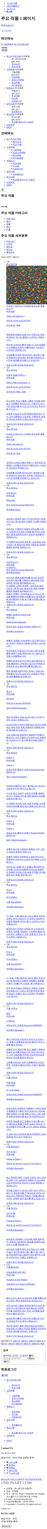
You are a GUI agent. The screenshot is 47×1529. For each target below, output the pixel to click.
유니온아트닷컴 (13, 56)
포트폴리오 (16, 112)
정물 (8, 224)
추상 (8, 227)
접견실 (9, 249)
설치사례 (10, 104)
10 (35, 1344)
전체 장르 (10, 219)
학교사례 (10, 114)
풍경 (8, 221)
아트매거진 (16, 101)
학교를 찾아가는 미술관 (22, 122)
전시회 (14, 98)
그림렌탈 (10, 69)
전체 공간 (10, 241)
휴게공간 (10, 252)
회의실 (9, 247)
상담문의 (10, 125)
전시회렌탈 (16, 85)
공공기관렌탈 (17, 80)
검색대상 (7, 1355)
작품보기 (10, 88)
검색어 (27, 1355)
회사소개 (15, 64)
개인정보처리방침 (33, 1479)
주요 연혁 (15, 67)
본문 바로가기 (7, 25)
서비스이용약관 (17, 1479)
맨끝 (42, 1344)
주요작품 (15, 96)
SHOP (9, 127)
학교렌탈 (15, 82)
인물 (8, 230)
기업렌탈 (15, 77)
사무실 (9, 244)
